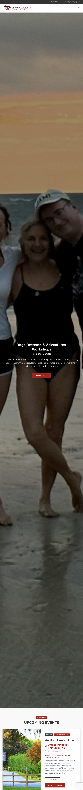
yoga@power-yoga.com (73, 2)
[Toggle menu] (79, 8)
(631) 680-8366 (55, 2)
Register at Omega (55, 785)
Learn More (41, 375)
